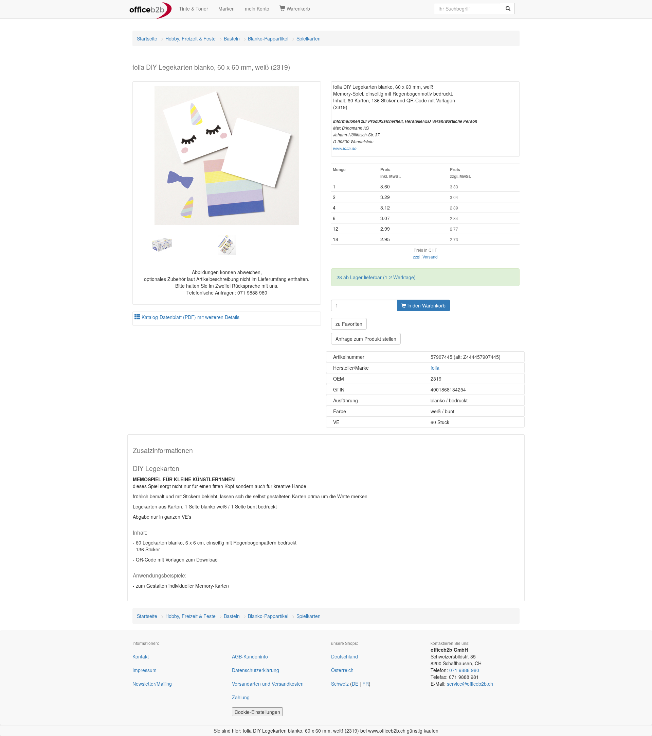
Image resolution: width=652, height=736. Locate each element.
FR (365, 683)
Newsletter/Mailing (152, 683)
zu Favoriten (349, 323)
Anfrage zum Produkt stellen (366, 338)
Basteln (232, 38)
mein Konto (257, 8)
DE (355, 683)
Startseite (147, 38)
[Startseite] (150, 8)
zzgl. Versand (425, 257)
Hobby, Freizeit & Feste (190, 38)
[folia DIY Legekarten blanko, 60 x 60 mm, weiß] (226, 155)
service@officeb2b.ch (470, 683)
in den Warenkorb (426, 305)
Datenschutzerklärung (255, 670)
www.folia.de (345, 148)
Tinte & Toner (193, 8)
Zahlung (241, 697)
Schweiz (340, 683)
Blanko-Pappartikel (268, 38)
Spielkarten (308, 38)
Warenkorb (297, 8)
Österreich (342, 670)
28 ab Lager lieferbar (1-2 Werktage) (376, 277)
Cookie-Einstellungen (257, 711)
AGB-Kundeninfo (250, 656)
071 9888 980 (464, 670)
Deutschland (344, 656)
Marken (226, 8)
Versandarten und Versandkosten (268, 683)
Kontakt (140, 656)
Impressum (144, 670)
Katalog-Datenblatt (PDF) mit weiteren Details (189, 317)
